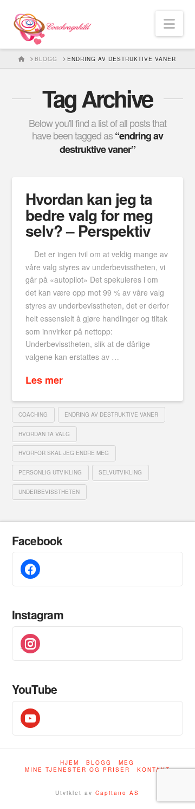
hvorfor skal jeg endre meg (63, 453)
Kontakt (153, 769)
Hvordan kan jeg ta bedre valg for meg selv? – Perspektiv (89, 215)
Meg (126, 762)
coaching (33, 414)
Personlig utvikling (50, 472)
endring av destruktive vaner (111, 414)
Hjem (69, 762)
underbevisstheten (49, 492)
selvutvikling (120, 472)
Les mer (44, 380)
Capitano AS (117, 793)
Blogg (99, 762)
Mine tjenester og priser (77, 769)
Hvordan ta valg (44, 434)
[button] (169, 23)
